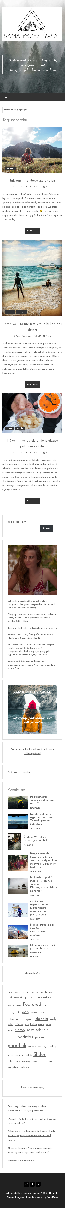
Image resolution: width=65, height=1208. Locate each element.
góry (26, 1012)
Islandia (20, 428)
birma (48, 992)
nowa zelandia (37, 1030)
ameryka (13, 992)
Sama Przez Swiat (23, 187)
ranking (42, 1046)
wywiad (14, 1067)
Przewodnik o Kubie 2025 (21, 1161)
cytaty (28, 997)
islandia (41, 1019)
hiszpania (43, 1013)
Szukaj (46, 528)
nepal (10, 1030)
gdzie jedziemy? (17, 522)
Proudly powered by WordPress (42, 1197)
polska (39, 1037)
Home (7, 110)
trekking (26, 1062)
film (44, 1005)
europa (18, 1005)
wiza (50, 1062)
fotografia (14, 1012)
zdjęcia (25, 1068)
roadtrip (52, 1046)
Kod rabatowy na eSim (19, 772)
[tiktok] (26, 1184)
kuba (11, 1024)
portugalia (32, 1047)
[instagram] (38, 1184)
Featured (32, 1004)
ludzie (33, 1024)
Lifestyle (19, 1025)
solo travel (14, 1061)
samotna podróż (23, 1055)
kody (53, 1019)
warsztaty (43, 1062)
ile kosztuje (13, 1019)
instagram (26, 1019)
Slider (40, 1054)
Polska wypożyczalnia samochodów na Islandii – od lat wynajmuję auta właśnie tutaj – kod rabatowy (32, 1135)
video (35, 1062)
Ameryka (10, 312)
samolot (11, 1055)
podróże (25, 1037)
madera (41, 1025)
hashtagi (34, 1013)
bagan (21, 992)
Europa (9, 428)
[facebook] (32, 1184)
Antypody (10, 168)
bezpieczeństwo (35, 992)
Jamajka (21, 312)
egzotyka (11, 1005)
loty (27, 1025)
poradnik (17, 1045)
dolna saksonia (44, 997)
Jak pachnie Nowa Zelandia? (32, 180)
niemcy (20, 1030)
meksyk (49, 1025)
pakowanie (12, 1038)
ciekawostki (15, 997)
